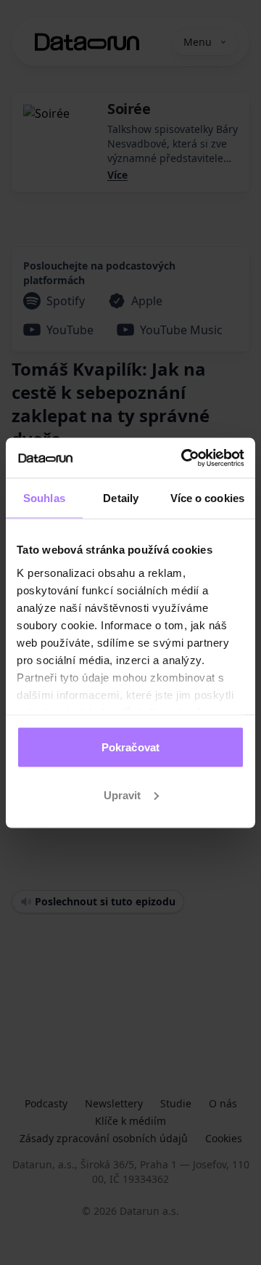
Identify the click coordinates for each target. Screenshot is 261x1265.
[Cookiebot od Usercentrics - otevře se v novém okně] (184, 457)
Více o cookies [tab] (207, 498)
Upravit (122, 794)
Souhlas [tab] (44, 498)
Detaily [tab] (120, 498)
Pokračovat (131, 747)
